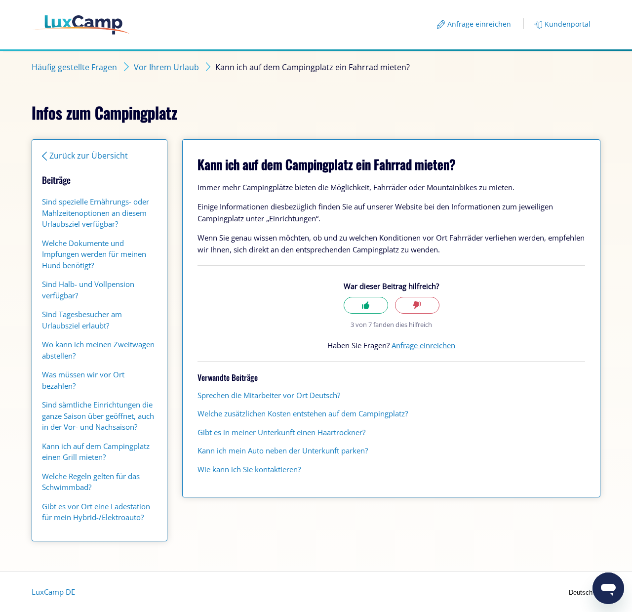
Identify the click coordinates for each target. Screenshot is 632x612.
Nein (417, 305)
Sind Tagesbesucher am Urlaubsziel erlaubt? (82, 319)
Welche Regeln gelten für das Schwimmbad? (91, 481)
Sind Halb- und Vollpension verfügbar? (88, 289)
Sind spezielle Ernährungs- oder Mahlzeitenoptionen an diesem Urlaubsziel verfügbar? (95, 213)
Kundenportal (568, 24)
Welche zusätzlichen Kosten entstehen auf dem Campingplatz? (303, 413)
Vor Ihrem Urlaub (166, 67)
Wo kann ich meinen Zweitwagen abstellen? (98, 350)
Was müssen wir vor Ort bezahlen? (83, 380)
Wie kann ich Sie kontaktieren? (249, 469)
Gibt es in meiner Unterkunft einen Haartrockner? (281, 432)
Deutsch (581, 592)
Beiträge (56, 179)
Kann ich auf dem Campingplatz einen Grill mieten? (96, 451)
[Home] (81, 25)
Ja (366, 305)
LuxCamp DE (53, 592)
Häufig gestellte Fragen (74, 67)
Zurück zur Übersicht (88, 155)
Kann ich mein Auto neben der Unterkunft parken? (283, 450)
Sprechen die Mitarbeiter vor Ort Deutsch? (269, 395)
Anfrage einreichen (479, 24)
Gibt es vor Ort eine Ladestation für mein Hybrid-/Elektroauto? (96, 512)
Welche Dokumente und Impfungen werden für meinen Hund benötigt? (94, 254)
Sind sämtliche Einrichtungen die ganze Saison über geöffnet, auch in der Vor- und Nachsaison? (98, 416)
